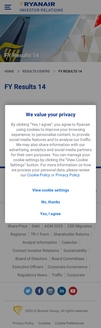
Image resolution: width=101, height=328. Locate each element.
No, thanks (50, 202)
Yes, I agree (50, 213)
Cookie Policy (38, 175)
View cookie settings (50, 190)
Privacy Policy (67, 175)
